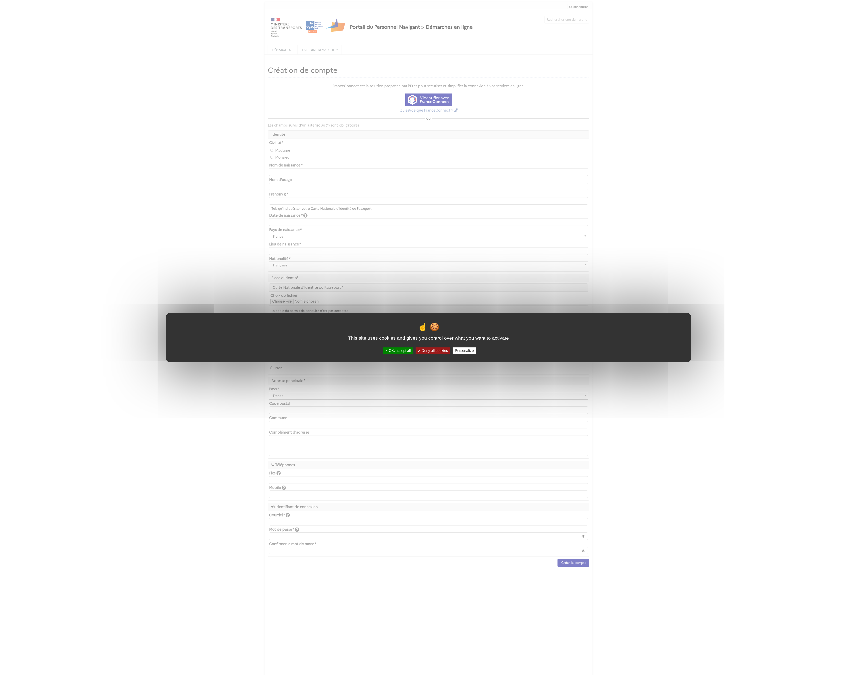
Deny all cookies (434, 350)
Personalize (464, 350)
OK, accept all (399, 350)
